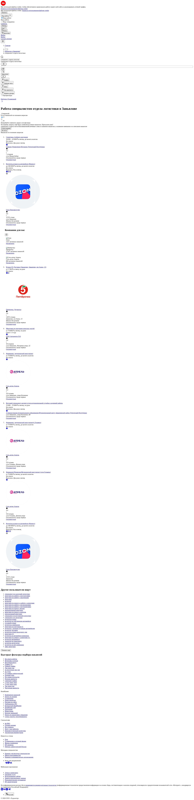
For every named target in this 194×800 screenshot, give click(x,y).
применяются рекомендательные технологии (40, 785)
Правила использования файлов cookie (35, 10)
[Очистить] (3, 64)
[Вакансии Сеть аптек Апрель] (99, 373)
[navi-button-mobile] (3, 41)
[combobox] (10, 59)
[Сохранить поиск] (3, 69)
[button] (3, 35)
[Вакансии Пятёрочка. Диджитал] (99, 291)
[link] (4, 30)
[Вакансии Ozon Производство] (99, 192)
